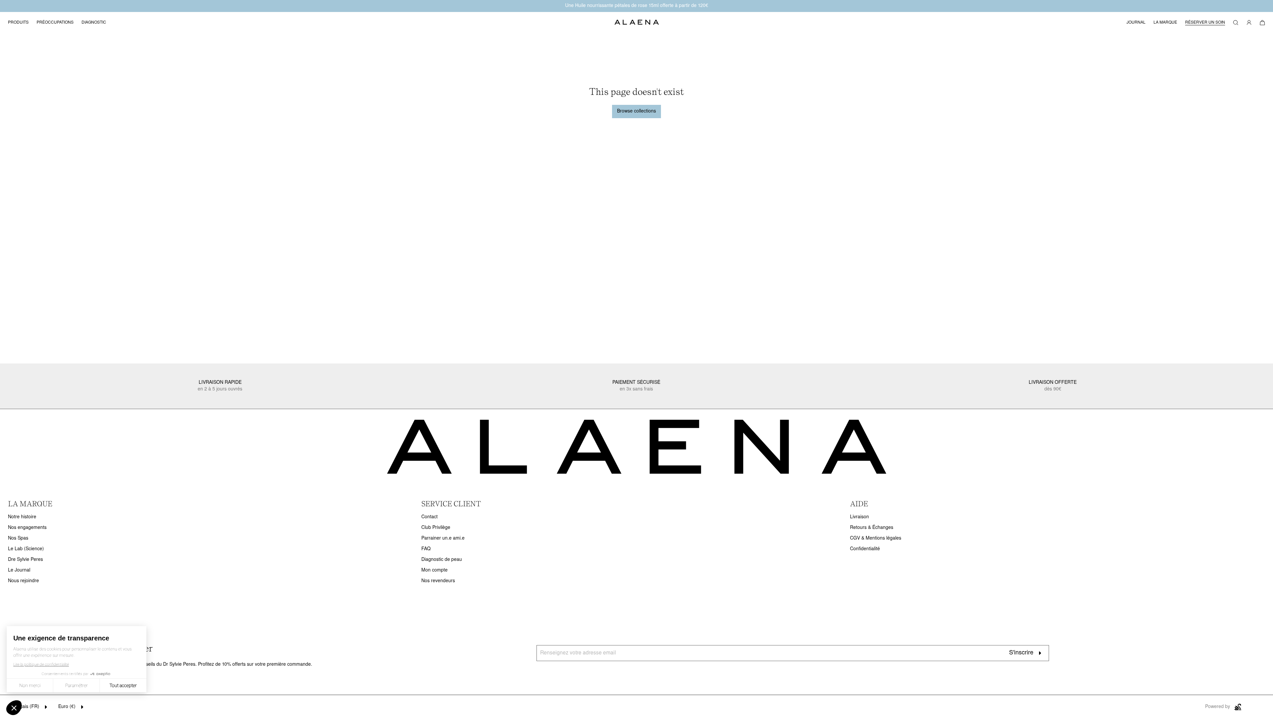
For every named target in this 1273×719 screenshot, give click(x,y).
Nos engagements (27, 528)
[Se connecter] (1249, 22)
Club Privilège (435, 528)
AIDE (859, 503)
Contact (429, 517)
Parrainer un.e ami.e (443, 538)
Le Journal (19, 570)
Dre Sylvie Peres (25, 560)
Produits (18, 23)
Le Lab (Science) (26, 549)
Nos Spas (18, 538)
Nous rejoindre (23, 581)
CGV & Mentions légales (875, 538)
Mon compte (434, 570)
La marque (1165, 23)
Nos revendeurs (438, 581)
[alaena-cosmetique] (637, 23)
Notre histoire (22, 517)
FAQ (426, 549)
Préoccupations (55, 23)
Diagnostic (94, 23)
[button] (1235, 22)
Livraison (859, 517)
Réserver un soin (1205, 23)
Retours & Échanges (871, 528)
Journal (1136, 23)
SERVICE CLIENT (451, 503)
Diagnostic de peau (441, 560)
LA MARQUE (30, 503)
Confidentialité (865, 549)
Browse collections (636, 111)
